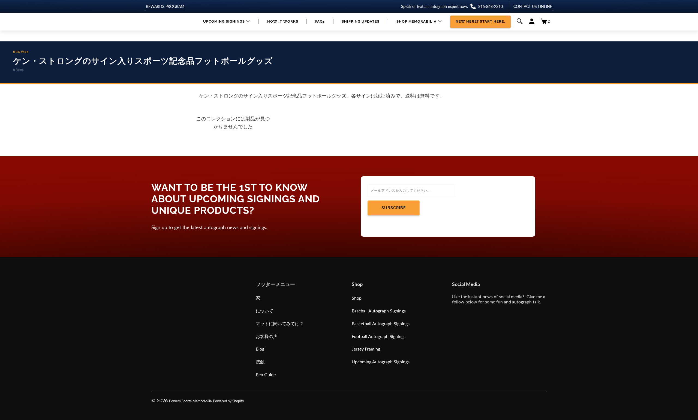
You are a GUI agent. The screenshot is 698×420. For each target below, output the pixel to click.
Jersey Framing (366, 348)
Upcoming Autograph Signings (381, 361)
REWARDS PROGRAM (165, 6)
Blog (260, 348)
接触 (260, 361)
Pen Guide (266, 374)
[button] (226, 21)
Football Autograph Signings (378, 336)
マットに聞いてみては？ (280, 323)
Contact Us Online (532, 6)
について (264, 310)
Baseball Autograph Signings (379, 310)
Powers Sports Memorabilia (190, 401)
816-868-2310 (490, 6)
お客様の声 (267, 336)
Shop (357, 297)
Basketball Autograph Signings (381, 323)
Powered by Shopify (228, 401)
